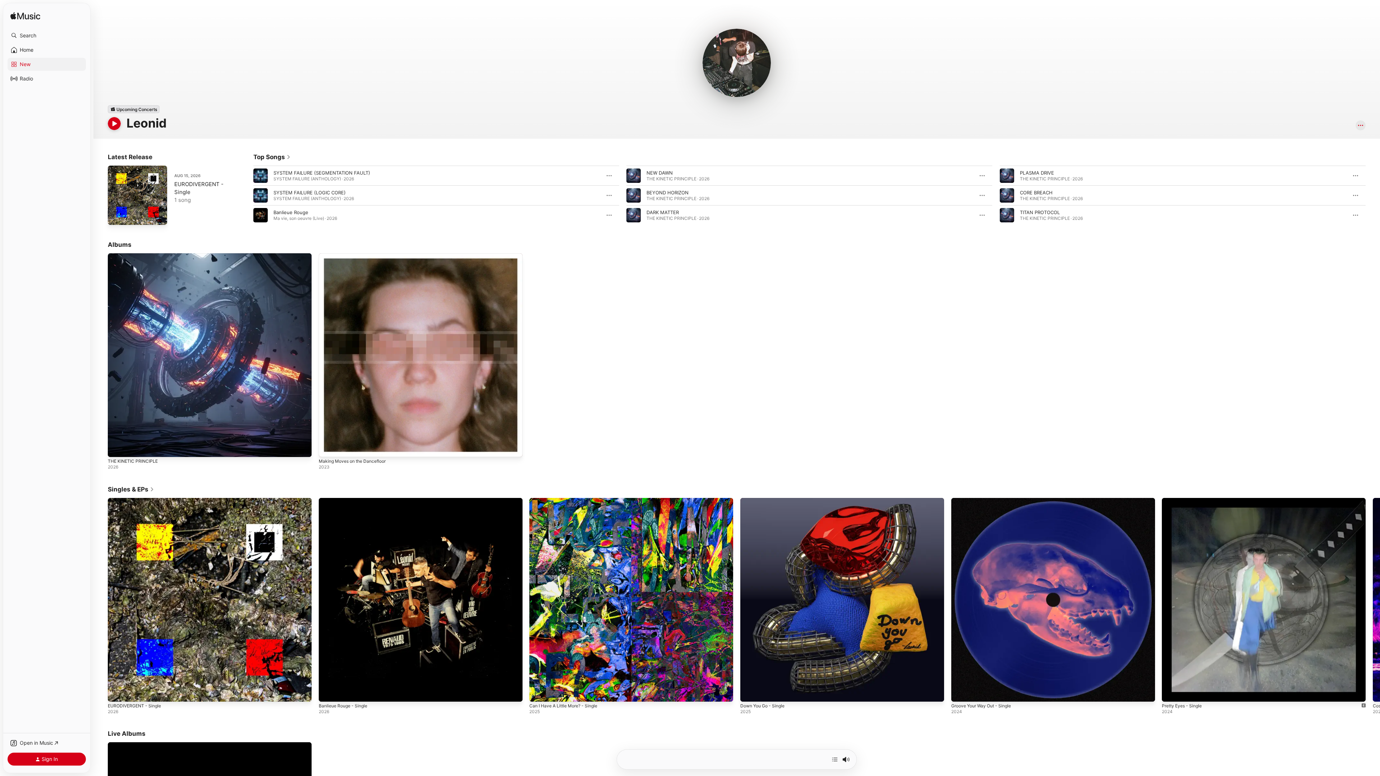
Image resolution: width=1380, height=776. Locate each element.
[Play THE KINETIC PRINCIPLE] (116, 448)
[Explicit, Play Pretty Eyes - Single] (1170, 692)
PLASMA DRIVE (1037, 173)
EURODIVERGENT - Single (137, 501)
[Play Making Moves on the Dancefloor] (327, 448)
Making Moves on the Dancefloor (356, 256)
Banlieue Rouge (290, 212)
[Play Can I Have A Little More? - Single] (538, 692)
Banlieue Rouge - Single (345, 501)
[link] (272, 157)
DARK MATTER (663, 212)
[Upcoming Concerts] (134, 109)
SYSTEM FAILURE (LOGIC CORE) (309, 192)
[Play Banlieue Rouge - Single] (327, 692)
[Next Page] (1373, 195)
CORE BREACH (1036, 192)
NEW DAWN (660, 173)
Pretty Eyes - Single (1184, 501)
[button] (47, 35)
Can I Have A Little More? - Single (567, 501)
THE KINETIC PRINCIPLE (134, 256)
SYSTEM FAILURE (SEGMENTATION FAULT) (321, 173)
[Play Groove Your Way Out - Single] (960, 692)
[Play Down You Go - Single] (749, 692)
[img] (25, 16)
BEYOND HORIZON (668, 192)
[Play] (114, 123)
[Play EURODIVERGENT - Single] (116, 216)
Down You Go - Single (765, 501)
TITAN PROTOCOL (1040, 212)
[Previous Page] (246, 195)
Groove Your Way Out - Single (984, 501)
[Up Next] (835, 759)
